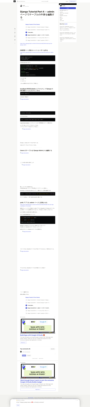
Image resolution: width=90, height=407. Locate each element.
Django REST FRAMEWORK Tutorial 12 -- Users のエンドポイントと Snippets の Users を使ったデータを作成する (67, 28)
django (22, 19)
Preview (29, 355)
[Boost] (14, 40)
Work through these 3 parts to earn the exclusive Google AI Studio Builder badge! (37, 381)
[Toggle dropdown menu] (54, 317)
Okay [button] (18, 405)
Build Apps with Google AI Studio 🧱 (32, 335)
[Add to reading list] (14, 36)
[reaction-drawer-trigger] (15, 29)
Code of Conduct (35, 358)
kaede (24, 5)
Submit (24, 355)
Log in (67, 1)
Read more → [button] (23, 342)
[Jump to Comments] (14, 32)
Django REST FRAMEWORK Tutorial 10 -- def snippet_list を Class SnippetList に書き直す (68, 33)
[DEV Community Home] (14, 1)
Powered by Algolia (44, 1)
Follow (68, 8)
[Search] (17, 1)
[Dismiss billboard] (77, 400)
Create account (72, 1)
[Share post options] (15, 43)
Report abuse (41, 358)
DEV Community (30, 397)
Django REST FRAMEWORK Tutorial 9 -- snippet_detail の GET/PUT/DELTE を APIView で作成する (68, 39)
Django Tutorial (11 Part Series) (33, 24)
